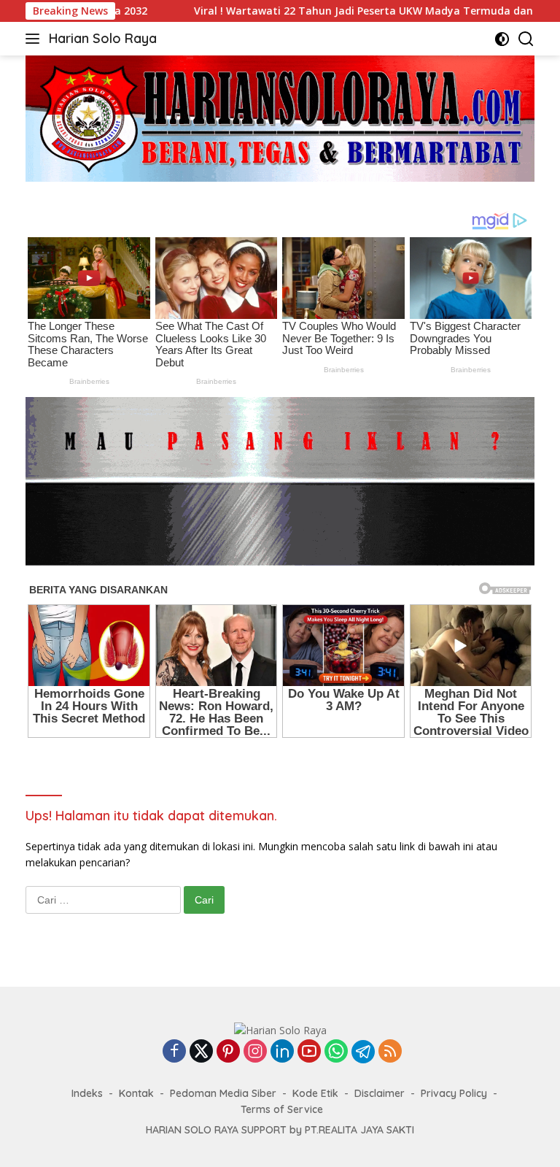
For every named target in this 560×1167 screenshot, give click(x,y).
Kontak (136, 1093)
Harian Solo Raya (103, 38)
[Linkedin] (282, 1052)
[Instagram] (255, 1052)
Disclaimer (379, 1093)
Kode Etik (315, 1093)
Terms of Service (282, 1109)
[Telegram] (363, 1051)
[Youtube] (309, 1052)
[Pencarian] (526, 39)
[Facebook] (174, 1052)
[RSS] (390, 1052)
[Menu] (35, 38)
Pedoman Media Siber (223, 1093)
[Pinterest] (228, 1052)
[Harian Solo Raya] (280, 1029)
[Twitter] (201, 1052)
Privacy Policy (454, 1093)
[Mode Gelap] (502, 39)
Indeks (87, 1093)
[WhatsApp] (336, 1052)
